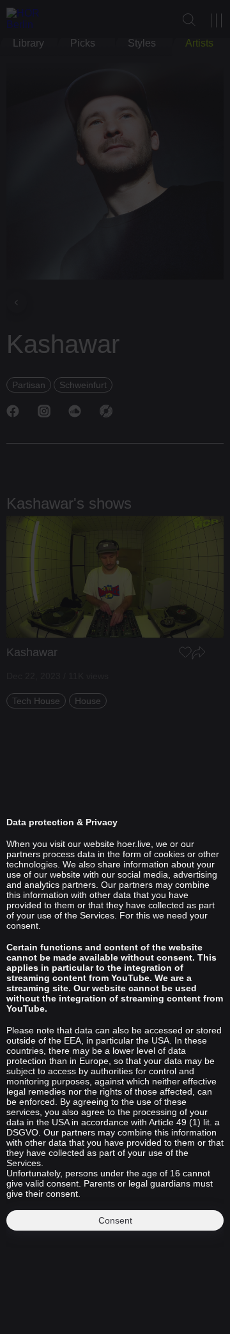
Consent (115, 1220)
